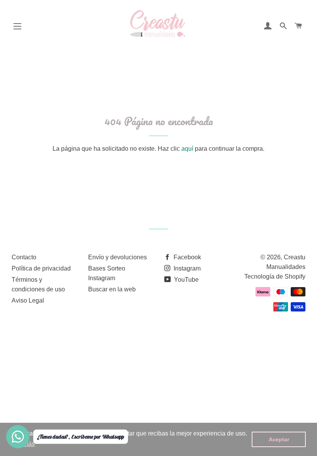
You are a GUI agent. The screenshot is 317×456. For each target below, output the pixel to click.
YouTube (185, 279)
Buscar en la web (112, 289)
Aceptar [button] (279, 439)
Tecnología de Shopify (274, 276)
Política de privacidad (41, 268)
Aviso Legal (28, 300)
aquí (187, 148)
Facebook (186, 257)
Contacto (24, 257)
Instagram (186, 268)
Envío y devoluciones (117, 257)
